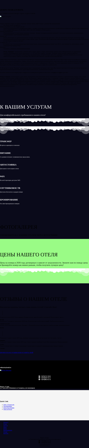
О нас (5, 424)
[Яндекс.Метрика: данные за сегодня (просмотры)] (5, 370)
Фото (5, 427)
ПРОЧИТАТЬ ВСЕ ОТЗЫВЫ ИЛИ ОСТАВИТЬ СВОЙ (16, 352)
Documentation (7, 406)
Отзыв (5, 432)
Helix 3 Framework (8, 404)
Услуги (5, 425)
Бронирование (7, 430)
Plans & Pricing (7, 409)
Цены (5, 428)
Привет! (5, 422)
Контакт (5, 433)
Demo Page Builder (8, 408)
